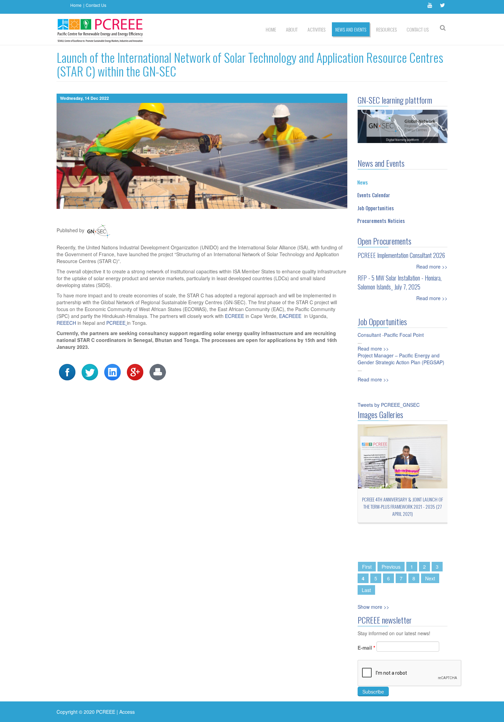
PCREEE (115, 322)
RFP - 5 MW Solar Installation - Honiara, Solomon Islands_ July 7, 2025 (400, 282)
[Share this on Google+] (135, 371)
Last (366, 590)
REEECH (67, 322)
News (362, 182)
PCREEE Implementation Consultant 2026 (401, 255)
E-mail (366, 647)
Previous (391, 566)
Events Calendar (373, 195)
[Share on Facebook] (67, 371)
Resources (386, 29)
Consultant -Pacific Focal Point (391, 334)
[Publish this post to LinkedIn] (112, 371)
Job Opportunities (375, 208)
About (292, 29)
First (367, 566)
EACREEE (291, 315)
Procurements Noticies (381, 220)
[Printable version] (157, 371)
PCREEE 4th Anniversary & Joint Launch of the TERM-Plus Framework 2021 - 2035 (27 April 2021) (402, 506)
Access (127, 711)
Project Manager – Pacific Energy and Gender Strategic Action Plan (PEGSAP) (401, 359)
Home (76, 5)
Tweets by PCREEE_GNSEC (389, 404)
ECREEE (235, 315)
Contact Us (96, 5)
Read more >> (431, 266)
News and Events (350, 29)
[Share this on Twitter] (90, 371)
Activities (316, 29)
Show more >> (373, 606)
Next (430, 578)
